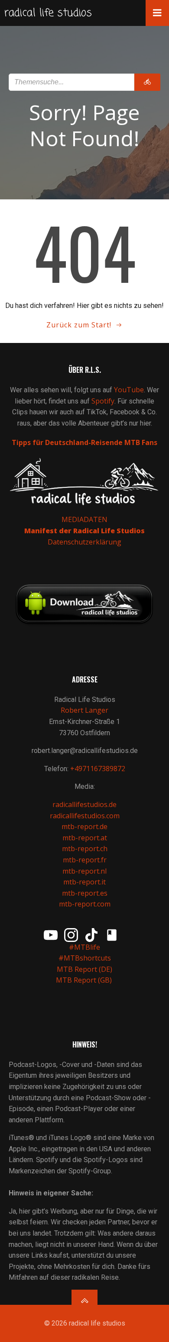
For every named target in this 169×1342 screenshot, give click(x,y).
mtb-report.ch (84, 848)
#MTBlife (84, 947)
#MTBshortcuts (84, 958)
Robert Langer (84, 710)
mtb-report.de (84, 826)
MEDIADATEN (84, 519)
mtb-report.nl (84, 871)
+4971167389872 (97, 768)
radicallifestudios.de (84, 804)
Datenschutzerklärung (84, 542)
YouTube (129, 389)
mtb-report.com (84, 904)
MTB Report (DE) (84, 969)
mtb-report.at (84, 837)
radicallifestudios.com (85, 815)
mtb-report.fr (85, 860)
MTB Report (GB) (85, 980)
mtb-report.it (84, 882)
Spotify (102, 401)
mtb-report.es (84, 893)
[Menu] (157, 13)
